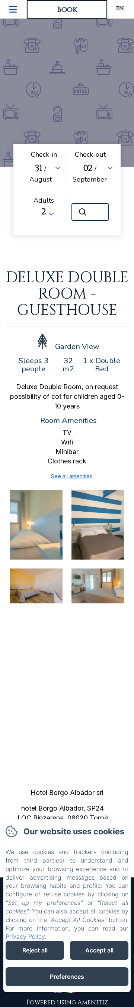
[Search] (90, 212)
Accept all (99, 950)
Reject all (35, 950)
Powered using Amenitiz (67, 1002)
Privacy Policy (25, 936)
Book (67, 9)
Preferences (67, 976)
